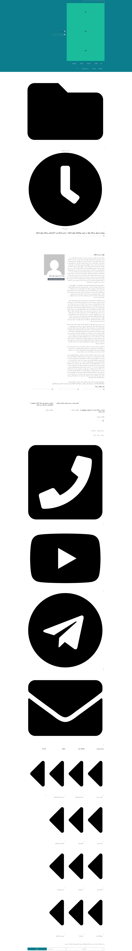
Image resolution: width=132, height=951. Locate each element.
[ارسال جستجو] (103, 2)
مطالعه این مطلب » (100, 417)
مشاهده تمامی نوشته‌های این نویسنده (56, 279)
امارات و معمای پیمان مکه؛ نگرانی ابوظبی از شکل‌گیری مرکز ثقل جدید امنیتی (41, 404)
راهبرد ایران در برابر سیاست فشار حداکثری (67, 403)
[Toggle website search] (73, 68)
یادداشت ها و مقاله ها (65, 150)
